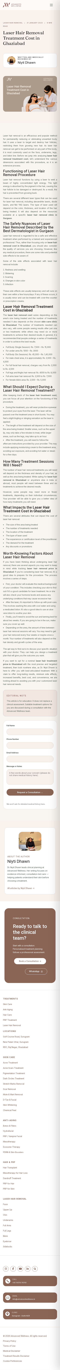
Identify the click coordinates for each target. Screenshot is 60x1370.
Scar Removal (9, 1089)
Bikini (5, 1236)
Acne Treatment (10, 1062)
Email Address (13, 753)
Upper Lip (7, 1209)
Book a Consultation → (30, 961)
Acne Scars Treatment (13, 1068)
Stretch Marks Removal (13, 1084)
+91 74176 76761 (19, 1283)
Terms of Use (9, 1346)
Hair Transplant (10, 1167)
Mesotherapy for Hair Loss (15, 1173)
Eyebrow (7, 1241)
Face (5, 1204)
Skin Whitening (10, 1105)
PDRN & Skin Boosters (13, 1152)
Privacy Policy (9, 1341)
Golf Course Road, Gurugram (16, 1036)
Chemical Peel (9, 1110)
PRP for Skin (9, 1189)
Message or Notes (14, 766)
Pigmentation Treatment (14, 1073)
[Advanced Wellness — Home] (12, 5)
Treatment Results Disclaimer (16, 1356)
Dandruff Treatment (12, 1178)
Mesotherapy (9, 1141)
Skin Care (7, 1004)
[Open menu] (51, 5)
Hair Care (7, 1015)
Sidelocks (7, 1246)
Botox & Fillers (9, 1126)
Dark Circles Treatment (13, 1078)
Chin (5, 1215)
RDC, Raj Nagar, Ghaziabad (15, 1047)
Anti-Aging (8, 1009)
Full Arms (7, 1225)
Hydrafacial (8, 1131)
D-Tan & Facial (9, 1100)
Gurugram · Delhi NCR (21, 1316)
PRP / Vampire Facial (12, 1136)
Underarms (8, 1220)
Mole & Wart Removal (13, 1094)
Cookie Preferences (12, 1361)
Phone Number (13, 739)
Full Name (11, 726)
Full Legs (7, 1231)
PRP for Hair (8, 1183)
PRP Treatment (10, 1020)
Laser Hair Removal (12, 1025)
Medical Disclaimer (11, 1351)
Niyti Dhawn (27, 62)
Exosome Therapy (11, 1147)
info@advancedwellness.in (23, 1299)
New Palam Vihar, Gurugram (15, 1042)
